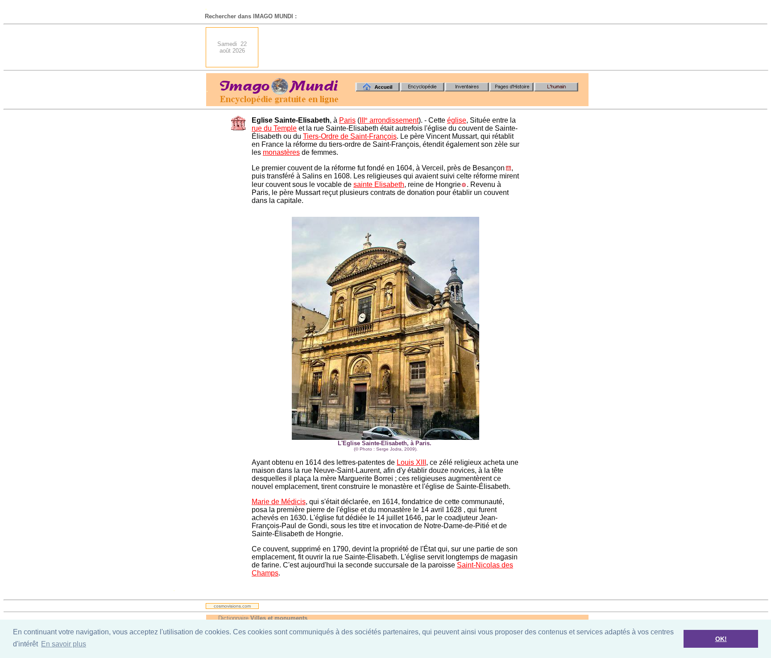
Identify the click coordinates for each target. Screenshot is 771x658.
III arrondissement (389, 120)
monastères (281, 152)
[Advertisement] (426, 47)
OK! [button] (721, 638)
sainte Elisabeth (378, 184)
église (456, 120)
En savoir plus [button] (63, 644)
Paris (347, 120)
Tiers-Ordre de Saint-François (350, 136)
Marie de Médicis (279, 501)
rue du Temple (274, 128)
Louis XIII (411, 462)
